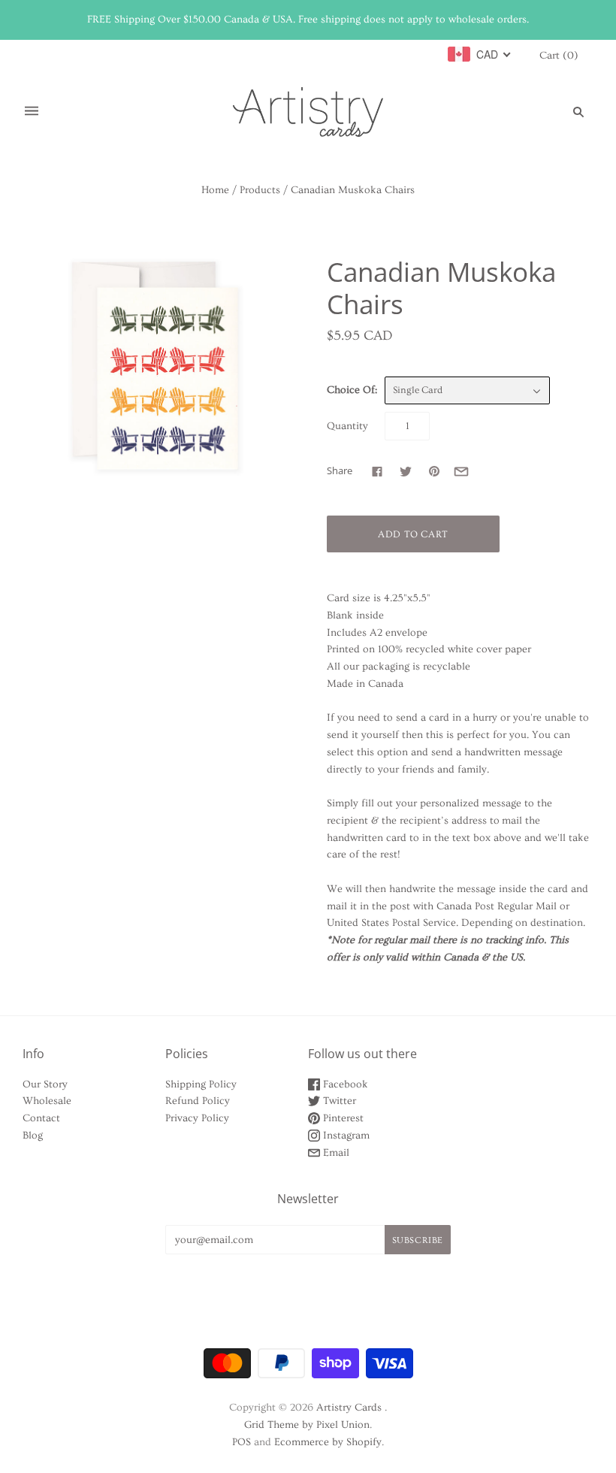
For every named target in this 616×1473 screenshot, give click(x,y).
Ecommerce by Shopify (328, 1442)
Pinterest (342, 1118)
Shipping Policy (201, 1084)
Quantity (347, 426)
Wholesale (47, 1101)
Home (215, 190)
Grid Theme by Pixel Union (307, 1425)
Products (260, 190)
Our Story (45, 1084)
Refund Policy (197, 1101)
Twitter (338, 1101)
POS (241, 1442)
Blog (33, 1136)
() (558, 56)
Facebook (344, 1084)
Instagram (345, 1136)
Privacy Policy (197, 1118)
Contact (41, 1118)
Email (334, 1153)
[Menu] (32, 111)
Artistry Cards (349, 1408)
